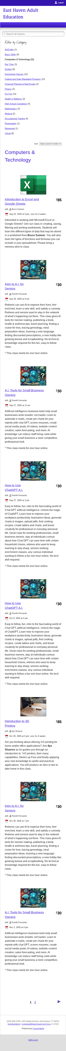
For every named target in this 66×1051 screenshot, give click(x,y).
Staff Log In (33, 1040)
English (8, 69)
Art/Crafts (9, 49)
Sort (36, 144)
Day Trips (9, 64)
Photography (10, 123)
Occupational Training (15, 118)
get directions (14, 1024)
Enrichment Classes (14, 74)
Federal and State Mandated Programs (23, 79)
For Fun (8, 94)
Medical (8, 113)
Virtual (8, 133)
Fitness (8, 89)
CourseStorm (38, 1028)
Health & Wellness (13, 99)
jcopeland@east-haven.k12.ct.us (36, 1024)
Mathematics (11, 109)
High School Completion (16, 104)
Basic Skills (10, 54)
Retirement (10, 128)
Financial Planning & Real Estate (20, 84)
